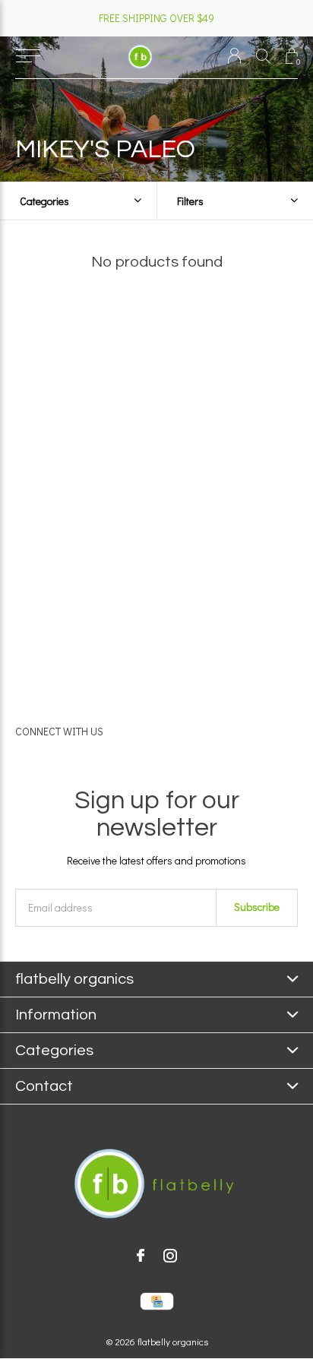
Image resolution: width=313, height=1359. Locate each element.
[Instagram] (170, 1255)
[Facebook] (140, 1255)
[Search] (263, 56)
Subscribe (257, 906)
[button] (27, 56)
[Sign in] (234, 56)
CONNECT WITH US (59, 731)
